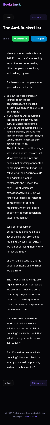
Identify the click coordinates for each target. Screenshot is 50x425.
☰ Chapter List (38, 17)
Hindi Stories (31, 417)
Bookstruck (12, 4)
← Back (8, 17)
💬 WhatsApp (20, 39)
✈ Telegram (38, 39)
